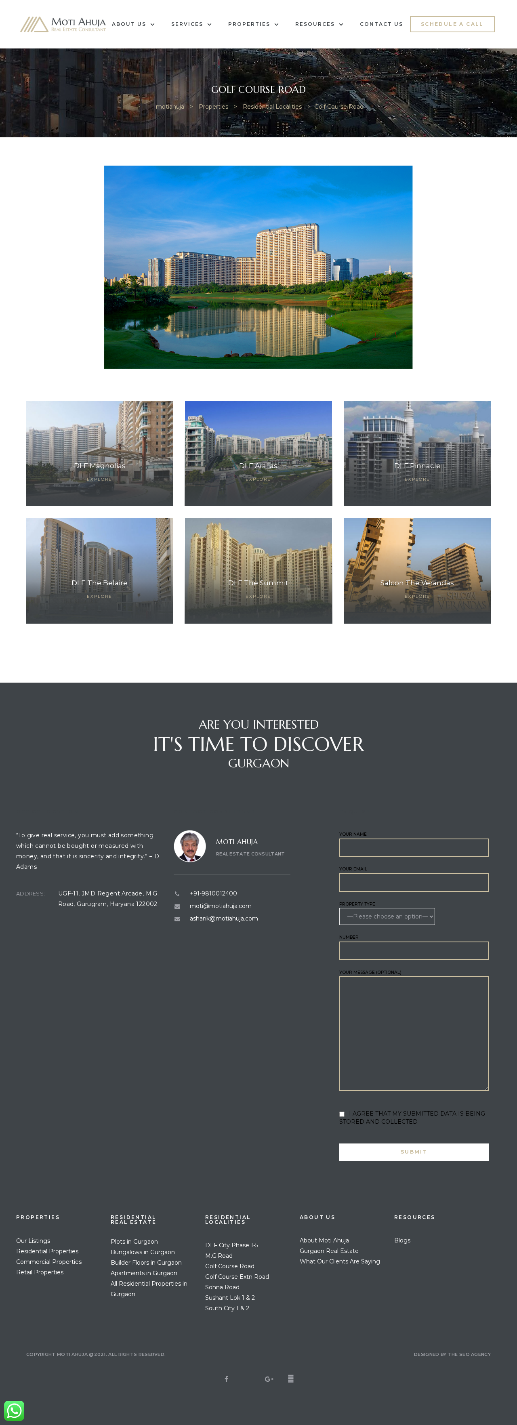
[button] (452, 24)
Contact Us (381, 24)
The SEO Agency (469, 1354)
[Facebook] (226, 1379)
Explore (99, 479)
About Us (129, 24)
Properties (249, 24)
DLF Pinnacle (417, 466)
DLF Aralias (258, 466)
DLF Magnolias (100, 466)
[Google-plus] (269, 1379)
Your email (353, 869)
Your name (353, 834)
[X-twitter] (248, 1379)
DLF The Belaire (99, 583)
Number (349, 937)
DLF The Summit (258, 583)
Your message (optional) (370, 972)
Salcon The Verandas (417, 583)
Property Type (357, 904)
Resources (315, 24)
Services (187, 24)
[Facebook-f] (291, 1379)
